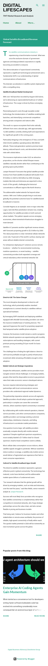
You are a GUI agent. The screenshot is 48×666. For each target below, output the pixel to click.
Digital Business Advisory (17, 650)
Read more (39, 616)
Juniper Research (16, 492)
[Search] (37, 4)
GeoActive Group (34, 650)
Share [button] (39, 535)
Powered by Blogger (26, 659)
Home (6, 23)
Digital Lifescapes (17, 7)
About (18, 23)
